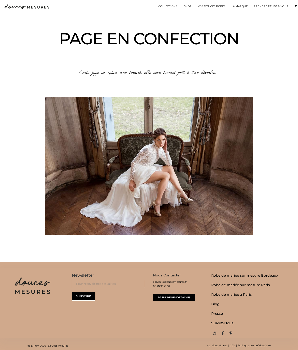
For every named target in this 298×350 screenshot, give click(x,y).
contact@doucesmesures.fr (170, 281)
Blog (215, 304)
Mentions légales (217, 345)
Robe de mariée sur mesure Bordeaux (244, 275)
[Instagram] (214, 333)
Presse (217, 313)
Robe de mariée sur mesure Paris (240, 285)
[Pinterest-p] (231, 333)
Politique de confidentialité (254, 345)
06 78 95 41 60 (161, 286)
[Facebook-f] (223, 333)
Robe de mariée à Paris (231, 294)
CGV (232, 345)
